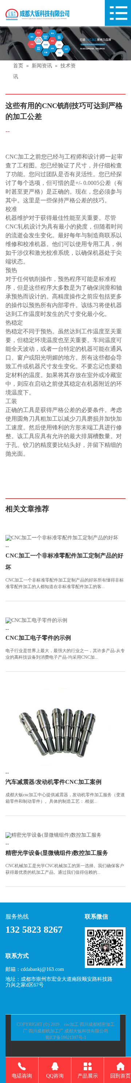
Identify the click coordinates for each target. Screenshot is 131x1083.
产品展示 (88, 1076)
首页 (18, 65)
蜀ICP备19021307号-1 (65, 1037)
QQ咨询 (55, 1076)
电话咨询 (22, 1076)
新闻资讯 (42, 65)
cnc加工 (71, 1024)
